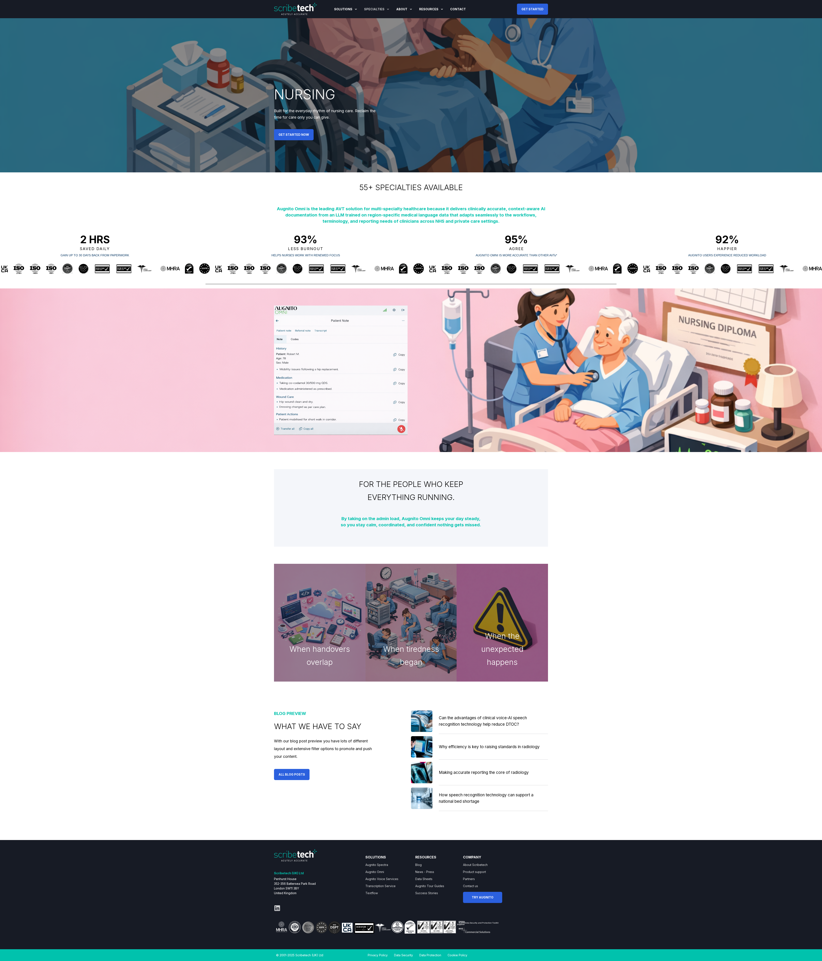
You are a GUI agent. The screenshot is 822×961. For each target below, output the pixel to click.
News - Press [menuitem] (424, 872)
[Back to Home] (295, 8)
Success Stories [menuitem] (426, 893)
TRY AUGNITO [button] (482, 897)
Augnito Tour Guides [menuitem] (429, 886)
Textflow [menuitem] (371, 893)
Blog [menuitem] (418, 865)
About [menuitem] (401, 9)
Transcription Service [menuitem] (380, 886)
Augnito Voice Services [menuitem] (381, 879)
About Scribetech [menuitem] (475, 865)
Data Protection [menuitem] (430, 955)
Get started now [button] (293, 134)
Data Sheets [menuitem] (423, 879)
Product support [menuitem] (474, 872)
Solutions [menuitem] (343, 9)
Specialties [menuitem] (374, 9)
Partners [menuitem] (469, 879)
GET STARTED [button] (532, 9)
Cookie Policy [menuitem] (457, 955)
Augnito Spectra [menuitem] (376, 865)
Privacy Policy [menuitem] (378, 955)
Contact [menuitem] (458, 9)
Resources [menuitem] (428, 9)
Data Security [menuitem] (403, 955)
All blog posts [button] (291, 774)
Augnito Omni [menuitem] (374, 872)
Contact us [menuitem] (470, 886)
